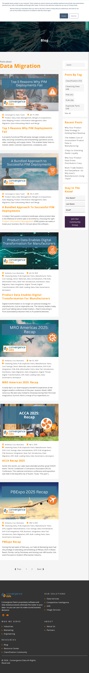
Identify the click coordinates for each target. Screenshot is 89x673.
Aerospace (6, 290)
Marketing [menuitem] (8, 630)
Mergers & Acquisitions (41, 118)
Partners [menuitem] (51, 630)
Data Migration (18, 372)
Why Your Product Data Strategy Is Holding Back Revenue (75, 130)
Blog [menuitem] (6, 645)
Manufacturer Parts (43, 276)
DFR (4, 450)
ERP (17, 287)
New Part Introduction (26, 281)
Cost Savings (7, 279)
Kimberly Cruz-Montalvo (14, 273)
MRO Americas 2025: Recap (20, 382)
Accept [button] (64, 16)
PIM (44, 279)
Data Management (23, 118)
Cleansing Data (11, 276)
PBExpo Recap (11, 542)
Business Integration (14, 453)
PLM (19, 276)
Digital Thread (30, 284)
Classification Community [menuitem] (15, 652)
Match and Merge (32, 123)
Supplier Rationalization (15, 529)
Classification (74, 81)
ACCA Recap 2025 (13, 460)
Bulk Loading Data (27, 287)
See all (68, 113)
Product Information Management (28, 120)
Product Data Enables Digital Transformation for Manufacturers (26, 296)
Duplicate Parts (28, 276)
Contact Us (87, 23)
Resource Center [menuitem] (11, 648)
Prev (19, 569)
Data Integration (17, 284)
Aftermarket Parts (9, 281)
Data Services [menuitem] (53, 599)
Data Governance (42, 287)
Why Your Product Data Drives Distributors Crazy (73, 160)
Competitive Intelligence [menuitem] (58, 602)
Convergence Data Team (15, 115)
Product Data (10, 118)
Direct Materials (19, 279)
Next (39, 569)
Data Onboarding (18, 123)
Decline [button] (74, 16)
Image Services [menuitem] (53, 610)
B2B (49, 279)
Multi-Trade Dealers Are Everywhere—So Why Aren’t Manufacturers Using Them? (74, 173)
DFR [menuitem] (48, 606)
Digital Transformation (11, 375)
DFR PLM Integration (42, 450)
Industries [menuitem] (8, 626)
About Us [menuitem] (51, 626)
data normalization (34, 279)
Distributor (40, 281)
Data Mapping (7, 120)
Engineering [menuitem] (9, 634)
